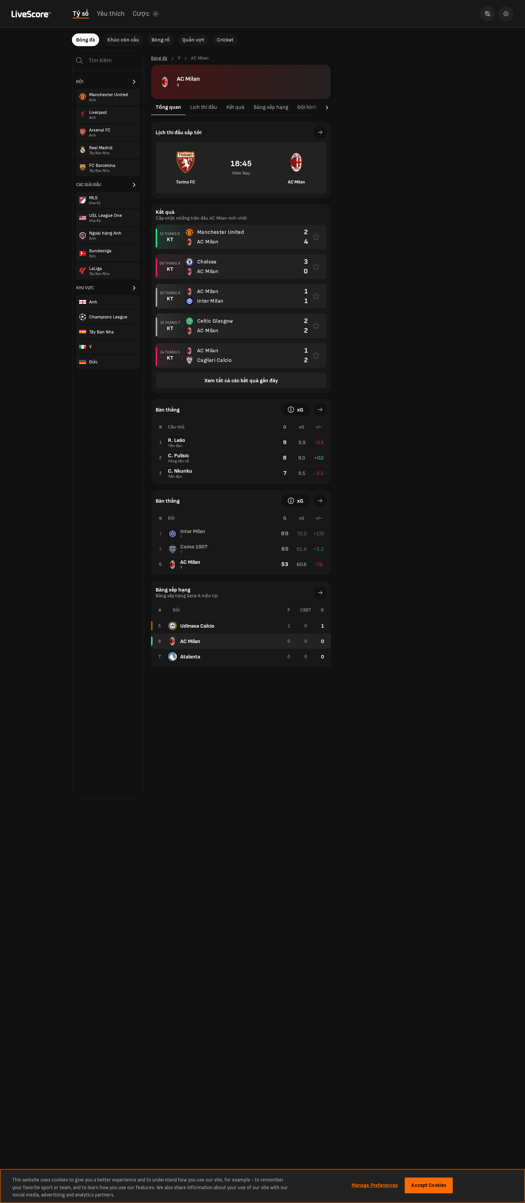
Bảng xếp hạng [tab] (271, 107)
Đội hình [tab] (307, 107)
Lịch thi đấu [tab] (203, 107)
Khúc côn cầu (123, 40)
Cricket (225, 40)
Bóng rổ (160, 40)
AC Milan (190, 641)
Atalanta (190, 656)
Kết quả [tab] (235, 107)
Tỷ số (81, 14)
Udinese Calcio (197, 626)
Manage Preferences (375, 1185)
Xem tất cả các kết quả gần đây (241, 380)
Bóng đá (85, 40)
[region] (262, 1186)
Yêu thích (111, 14)
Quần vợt (193, 40)
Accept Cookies (428, 1185)
